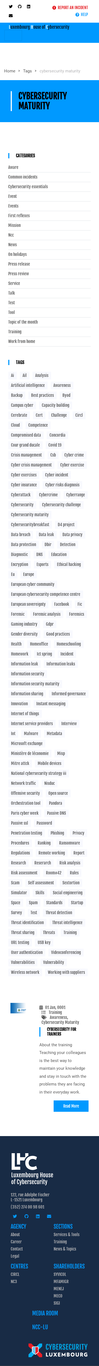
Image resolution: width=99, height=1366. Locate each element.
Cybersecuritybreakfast (30, 524)
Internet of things (25, 713)
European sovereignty (28, 604)
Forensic (17, 614)
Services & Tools (66, 1234)
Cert (39, 415)
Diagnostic (19, 554)
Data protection (23, 544)
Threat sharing (22, 932)
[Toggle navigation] (13, 35)
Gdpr (50, 624)
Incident (67, 654)
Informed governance (69, 693)
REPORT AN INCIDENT (72, 7)
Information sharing (27, 693)
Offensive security (25, 793)
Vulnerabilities (23, 962)
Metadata (54, 733)
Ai (12, 375)
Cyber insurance (24, 484)
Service (14, 283)
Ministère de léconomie (30, 753)
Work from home (21, 341)
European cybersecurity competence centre (45, 594)
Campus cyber (22, 405)
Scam (15, 882)
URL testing (20, 942)
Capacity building (55, 405)
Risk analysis (69, 863)
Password (44, 823)
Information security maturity (35, 683)
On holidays (17, 254)
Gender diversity (24, 634)
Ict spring (44, 654)
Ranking (44, 843)
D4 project (66, 524)
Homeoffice (39, 644)
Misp (61, 753)
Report (78, 853)
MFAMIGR (61, 1281)
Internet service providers (32, 723)
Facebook (61, 604)
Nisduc (49, 783)
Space (15, 902)
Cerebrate (19, 415)
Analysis (41, 375)
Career (16, 1241)
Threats (49, 932)
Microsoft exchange (27, 743)
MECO (58, 1296)
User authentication (27, 952)
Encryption (19, 564)
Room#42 (53, 872)
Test (11, 302)
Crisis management (26, 455)
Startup (77, 902)
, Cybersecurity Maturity (60, 1020)
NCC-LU (40, 1327)
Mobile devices (49, 763)
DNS (39, 554)
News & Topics (65, 1249)
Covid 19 (55, 445)
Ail (25, 375)
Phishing (57, 833)
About (15, 1234)
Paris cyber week (24, 813)
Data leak (46, 534)
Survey (16, 912)
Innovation (19, 703)
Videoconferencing (66, 952)
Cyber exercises (24, 475)
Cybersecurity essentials (28, 186)
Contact (17, 1249)
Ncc (11, 235)
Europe (28, 574)
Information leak (24, 664)
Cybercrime (48, 494)
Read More (71, 1106)
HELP (83, 14)
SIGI (57, 1303)
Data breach (20, 534)
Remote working (51, 853)
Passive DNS (56, 813)
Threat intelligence (67, 922)
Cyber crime (74, 455)
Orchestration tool (25, 803)
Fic (80, 604)
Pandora (55, 803)
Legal (15, 1256)
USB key (44, 942)
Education (59, 554)
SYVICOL (60, 1274)
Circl (79, 415)
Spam (33, 902)
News (12, 244)
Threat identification (27, 922)
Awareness (58, 1017)
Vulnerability (53, 962)
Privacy (78, 833)
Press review (18, 273)
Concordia (57, 435)
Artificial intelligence (28, 385)
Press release (19, 264)
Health (16, 644)
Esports (42, 564)
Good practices (58, 634)
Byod (66, 395)
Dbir (48, 544)
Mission (14, 225)
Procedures (20, 843)
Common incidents (22, 177)
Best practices (42, 395)
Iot (13, 733)
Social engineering (67, 892)
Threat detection (59, 912)
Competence (38, 425)
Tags (27, 71)
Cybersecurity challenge (61, 504)
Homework (19, 654)
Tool (11, 312)
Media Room (45, 1313)
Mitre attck (20, 763)
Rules (74, 872)
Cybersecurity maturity (30, 514)
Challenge (59, 415)
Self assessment (41, 882)
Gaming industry (24, 624)
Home (9, 71)
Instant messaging (50, 703)
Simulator (19, 892)
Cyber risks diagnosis (62, 484)
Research (18, 863)
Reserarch (42, 863)
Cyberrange (75, 494)
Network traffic (23, 783)
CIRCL (15, 1274)
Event (12, 196)
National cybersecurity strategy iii (38, 773)
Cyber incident (56, 475)
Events (13, 206)
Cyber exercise (72, 465)
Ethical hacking (69, 564)
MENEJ (59, 1288)
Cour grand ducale (25, 445)
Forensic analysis (47, 614)
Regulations (20, 853)
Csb (53, 455)
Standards (54, 902)
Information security (27, 674)
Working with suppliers (66, 972)
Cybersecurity (22, 504)
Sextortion (70, 882)
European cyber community (32, 584)
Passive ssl (19, 823)
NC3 (14, 1281)
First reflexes (19, 215)
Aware (13, 167)
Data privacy (72, 534)
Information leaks (60, 664)
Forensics (76, 614)
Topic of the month (23, 322)
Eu (13, 574)
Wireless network (25, 972)
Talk (11, 293)
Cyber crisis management (31, 465)
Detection (67, 544)
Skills (39, 892)
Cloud (15, 425)
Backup (17, 395)
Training (55, 1012)
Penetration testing (26, 833)
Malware (31, 733)
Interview (69, 723)
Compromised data (26, 435)
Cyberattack (21, 494)
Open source (58, 793)
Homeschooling (69, 644)
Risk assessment (24, 872)
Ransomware (69, 843)
